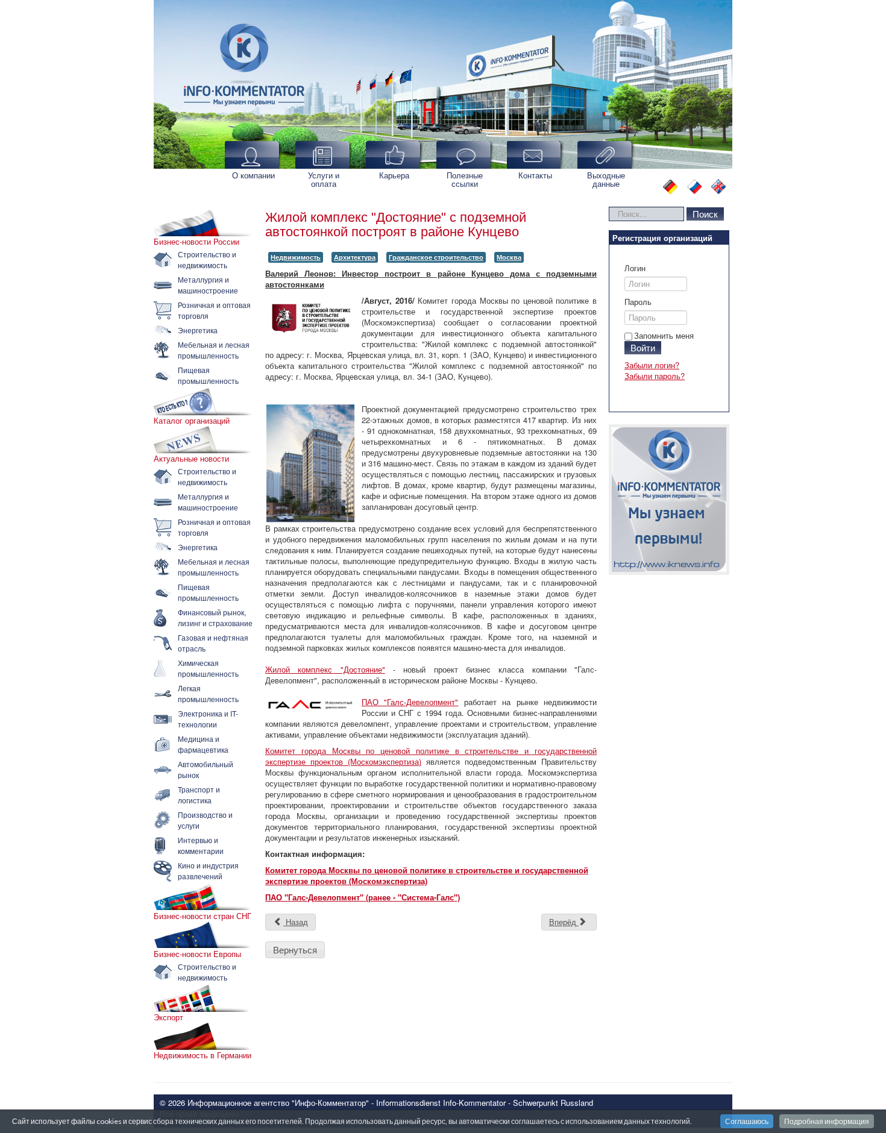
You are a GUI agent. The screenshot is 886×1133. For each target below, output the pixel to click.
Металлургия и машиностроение (208, 284)
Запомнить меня (664, 335)
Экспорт (168, 1017)
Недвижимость (296, 257)
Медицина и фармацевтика (203, 744)
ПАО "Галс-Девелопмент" (410, 702)
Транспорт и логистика (199, 794)
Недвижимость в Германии (202, 1055)
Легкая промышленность (208, 693)
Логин (635, 268)
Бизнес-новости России (196, 241)
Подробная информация (826, 1121)
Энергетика (198, 330)
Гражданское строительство (436, 257)
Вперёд (564, 921)
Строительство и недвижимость (207, 259)
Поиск (705, 213)
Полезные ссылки (465, 179)
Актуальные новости (191, 458)
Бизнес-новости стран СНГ (202, 916)
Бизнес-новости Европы (197, 954)
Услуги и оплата (323, 179)
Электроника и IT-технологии (208, 718)
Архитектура (354, 257)
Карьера (394, 175)
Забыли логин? (651, 365)
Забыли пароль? (654, 375)
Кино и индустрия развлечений (208, 870)
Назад (295, 921)
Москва (509, 257)
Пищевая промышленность (208, 375)
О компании (253, 175)
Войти (642, 347)
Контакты (535, 175)
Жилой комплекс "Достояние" (325, 669)
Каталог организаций (192, 420)
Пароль (638, 302)
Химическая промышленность (208, 668)
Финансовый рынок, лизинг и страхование (215, 617)
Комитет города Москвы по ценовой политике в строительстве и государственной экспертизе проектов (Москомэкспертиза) (431, 756)
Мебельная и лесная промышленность (214, 349)
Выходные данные (606, 179)
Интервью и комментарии (201, 845)
